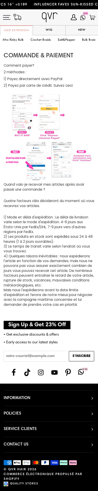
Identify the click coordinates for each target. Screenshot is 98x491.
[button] (40, 40)
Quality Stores (24, 483)
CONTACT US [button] (16, 445)
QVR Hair (17, 469)
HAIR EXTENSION (16, 30)
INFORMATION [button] (17, 398)
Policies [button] (12, 414)
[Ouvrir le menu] (9, 17)
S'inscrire (81, 356)
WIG (49, 30)
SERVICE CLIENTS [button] (20, 429)
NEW (81, 30)
